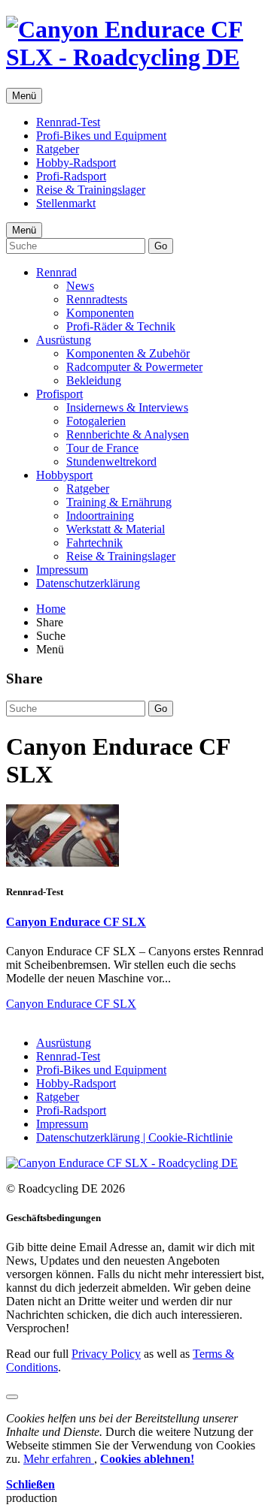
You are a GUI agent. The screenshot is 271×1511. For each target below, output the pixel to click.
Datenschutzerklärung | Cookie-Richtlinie (134, 1137)
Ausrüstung (63, 339)
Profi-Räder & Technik (120, 326)
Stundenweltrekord (111, 461)
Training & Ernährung (119, 502)
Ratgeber (57, 149)
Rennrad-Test (68, 122)
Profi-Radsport (71, 176)
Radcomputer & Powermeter (134, 366)
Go (160, 246)
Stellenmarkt (66, 203)
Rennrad (56, 272)
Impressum (62, 569)
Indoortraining (100, 515)
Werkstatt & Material (115, 529)
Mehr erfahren (58, 1458)
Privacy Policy (106, 1353)
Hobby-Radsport (76, 162)
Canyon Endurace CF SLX (76, 921)
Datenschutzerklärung (88, 583)
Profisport (59, 394)
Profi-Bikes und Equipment (101, 135)
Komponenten (100, 312)
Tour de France (102, 448)
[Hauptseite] (135, 57)
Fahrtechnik (94, 542)
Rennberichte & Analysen (127, 434)
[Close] (12, 1397)
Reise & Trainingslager (90, 189)
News (80, 285)
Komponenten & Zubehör (128, 353)
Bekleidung (93, 380)
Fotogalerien (96, 421)
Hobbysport (64, 475)
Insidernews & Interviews (127, 407)
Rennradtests (96, 299)
